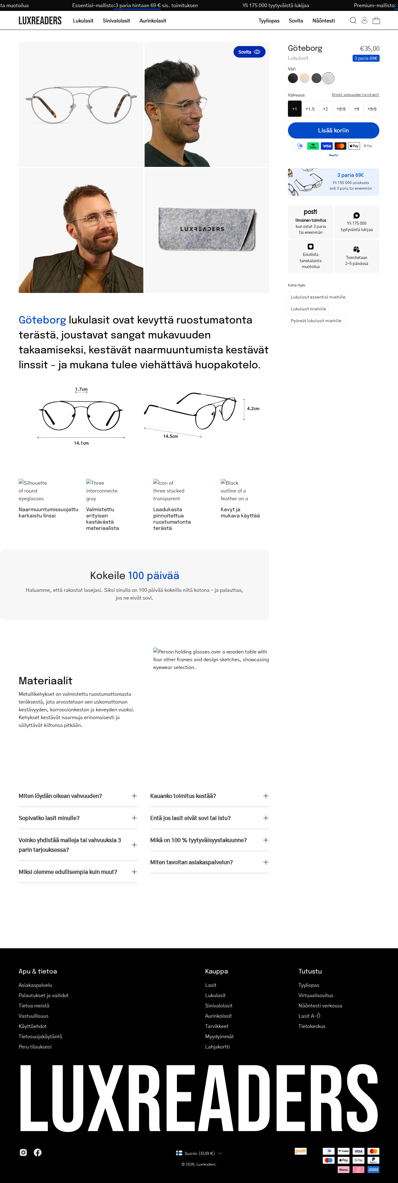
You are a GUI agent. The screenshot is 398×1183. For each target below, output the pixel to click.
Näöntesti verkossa (320, 1005)
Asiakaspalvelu (35, 984)
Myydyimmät (219, 1036)
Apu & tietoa (38, 971)
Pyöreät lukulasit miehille (316, 320)
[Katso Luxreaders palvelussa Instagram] (23, 1152)
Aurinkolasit (218, 1015)
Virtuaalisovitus (315, 995)
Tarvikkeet (217, 1026)
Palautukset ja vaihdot (44, 995)
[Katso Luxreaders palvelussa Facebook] (37, 1152)
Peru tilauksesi (35, 1046)
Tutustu (310, 971)
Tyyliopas (308, 984)
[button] (353, 20)
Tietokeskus (312, 1026)
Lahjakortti (217, 1046)
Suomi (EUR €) (200, 1153)
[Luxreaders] (40, 20)
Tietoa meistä (34, 1005)
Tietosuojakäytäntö (40, 1036)
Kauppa (216, 971)
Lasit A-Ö (309, 1015)
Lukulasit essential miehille (318, 297)
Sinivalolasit (219, 1005)
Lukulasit (215, 995)
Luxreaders (206, 1164)
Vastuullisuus (34, 1015)
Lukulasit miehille (308, 308)
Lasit (210, 984)
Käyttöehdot (33, 1026)
